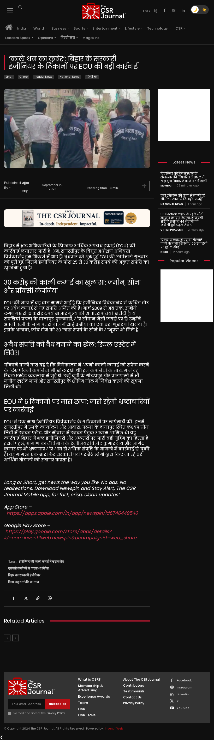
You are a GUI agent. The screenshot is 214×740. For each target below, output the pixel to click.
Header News (43, 77)
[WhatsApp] (49, 598)
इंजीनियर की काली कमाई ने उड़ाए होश (41, 561)
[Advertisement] (184, 115)
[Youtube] (172, 708)
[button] (20, 7)
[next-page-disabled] (15, 638)
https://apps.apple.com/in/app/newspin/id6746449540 (72, 513)
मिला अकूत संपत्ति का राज (23, 582)
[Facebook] (164, 10)
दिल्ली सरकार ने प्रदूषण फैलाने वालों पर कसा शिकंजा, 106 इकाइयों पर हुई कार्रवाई (183, 243)
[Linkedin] (183, 10)
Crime (24, 77)
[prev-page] (7, 638)
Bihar (9, 77)
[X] (25, 598)
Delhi (164, 252)
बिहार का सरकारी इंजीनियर (24, 575)
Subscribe (57, 704)
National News (69, 77)
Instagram (184, 688)
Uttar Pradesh (171, 230)
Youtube (183, 708)
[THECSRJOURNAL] (104, 11)
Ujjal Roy (25, 187)
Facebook (184, 680)
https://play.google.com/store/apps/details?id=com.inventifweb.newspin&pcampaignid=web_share (70, 534)
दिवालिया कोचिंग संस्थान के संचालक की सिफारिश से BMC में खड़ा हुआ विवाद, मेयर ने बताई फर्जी (183, 177)
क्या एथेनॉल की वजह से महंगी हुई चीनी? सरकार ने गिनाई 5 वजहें (182, 197)
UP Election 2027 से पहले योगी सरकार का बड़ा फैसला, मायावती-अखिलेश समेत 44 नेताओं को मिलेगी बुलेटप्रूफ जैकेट (182, 219)
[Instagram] (173, 10)
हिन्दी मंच (92, 77)
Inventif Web (114, 728)
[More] (144, 186)
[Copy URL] (37, 598)
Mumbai (165, 186)
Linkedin (183, 694)
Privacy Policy (55, 713)
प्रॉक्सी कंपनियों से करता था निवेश (28, 568)
